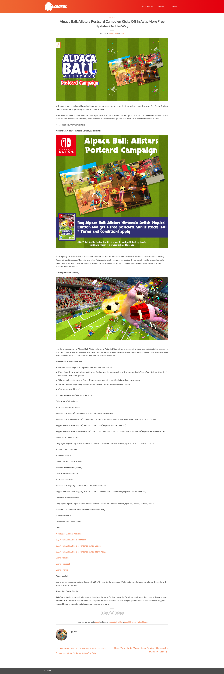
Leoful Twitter (62, 569)
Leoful (112, 17)
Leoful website (62, 557)
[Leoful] (55, 6)
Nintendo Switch (135, 622)
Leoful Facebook (63, 564)
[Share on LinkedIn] (121, 613)
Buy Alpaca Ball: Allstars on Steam (71, 539)
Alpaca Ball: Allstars (116, 622)
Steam (144, 622)
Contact (174, 6)
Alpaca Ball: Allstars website (68, 533)
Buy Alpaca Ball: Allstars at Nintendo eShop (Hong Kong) (81, 551)
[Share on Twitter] (107, 613)
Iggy (122, 34)
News (161, 6)
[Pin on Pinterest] (117, 613)
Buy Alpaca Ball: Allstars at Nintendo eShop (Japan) (78, 545)
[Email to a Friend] (112, 613)
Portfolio (147, 6)
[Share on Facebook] (103, 613)
